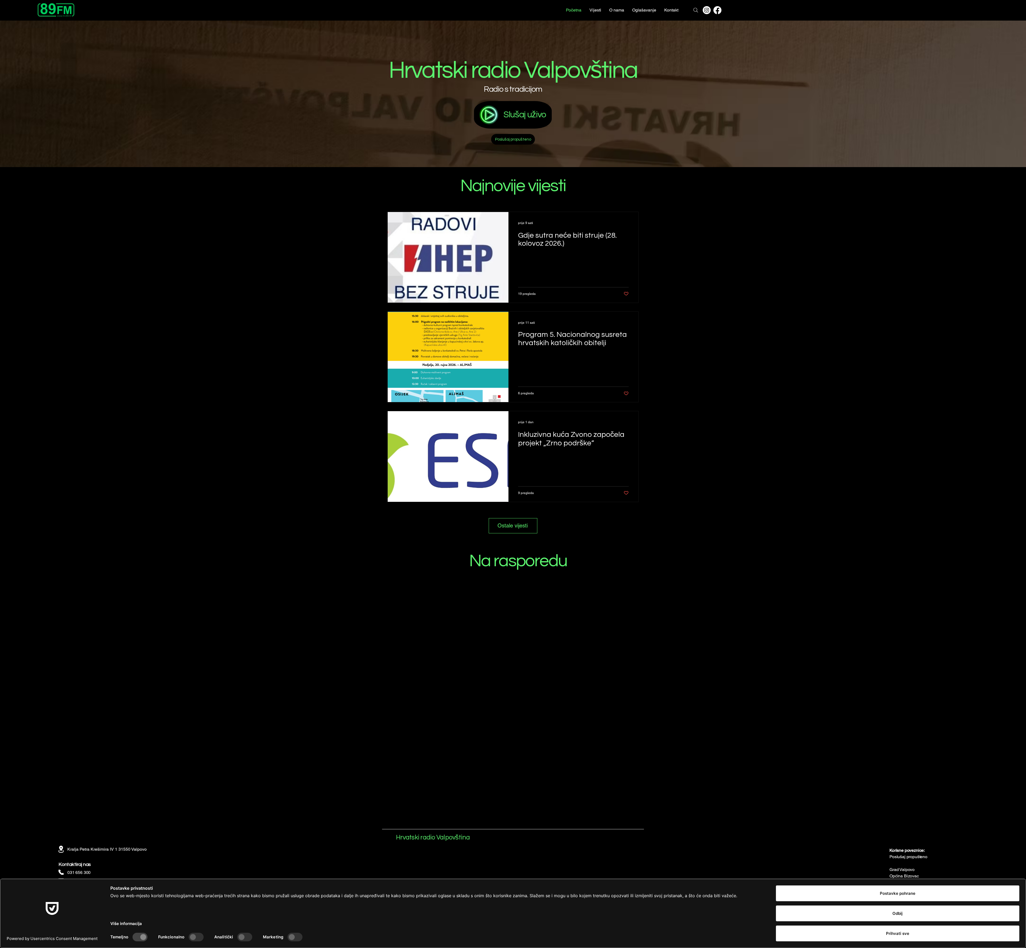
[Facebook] (717, 10)
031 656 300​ (79, 872)
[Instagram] (707, 10)
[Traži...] (695, 10)
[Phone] (61, 872)
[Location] (61, 849)
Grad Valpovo (902, 869)
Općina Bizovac (904, 875)
